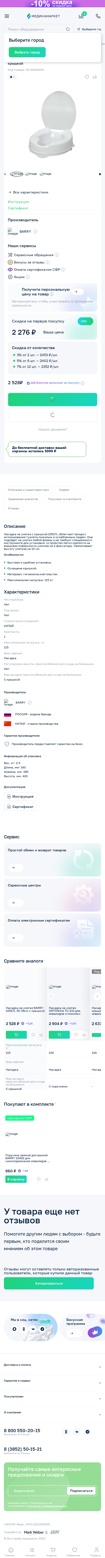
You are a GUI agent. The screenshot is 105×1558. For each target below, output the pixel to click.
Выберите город (91, 29)
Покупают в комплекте (64, 499)
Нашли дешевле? (52, 429)
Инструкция (18, 201)
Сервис (64, 490)
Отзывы (13, 508)
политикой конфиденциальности (47, 1505)
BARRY (25, 231)
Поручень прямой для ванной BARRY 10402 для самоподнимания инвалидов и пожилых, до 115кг (27, 1159)
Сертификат (18, 208)
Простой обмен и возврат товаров (37, 850)
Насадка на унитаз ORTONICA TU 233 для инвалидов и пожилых (65, 1010)
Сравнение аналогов (23, 499)
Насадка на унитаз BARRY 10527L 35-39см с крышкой (25, 1009)
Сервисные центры (24, 885)
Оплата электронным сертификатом (39, 920)
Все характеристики (30, 192)
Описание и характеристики (28, 490)
